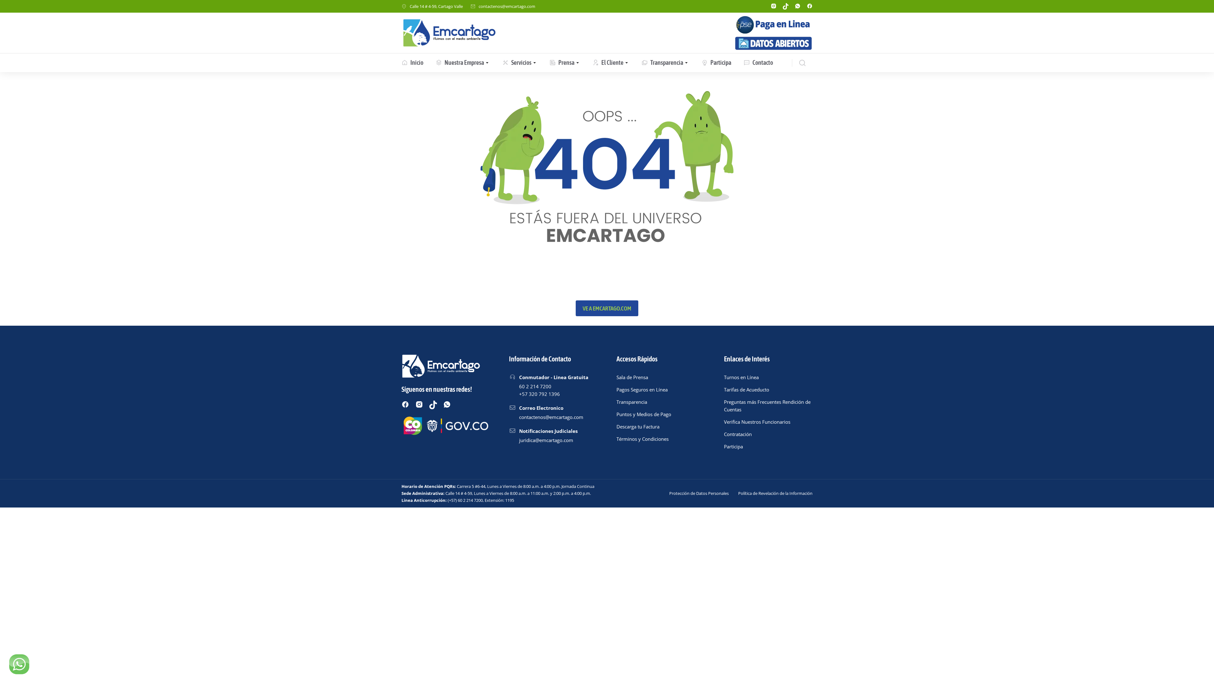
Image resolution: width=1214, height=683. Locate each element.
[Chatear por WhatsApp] (19, 664)
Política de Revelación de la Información (775, 493)
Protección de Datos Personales (699, 493)
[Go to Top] (1201, 670)
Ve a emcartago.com (607, 308)
